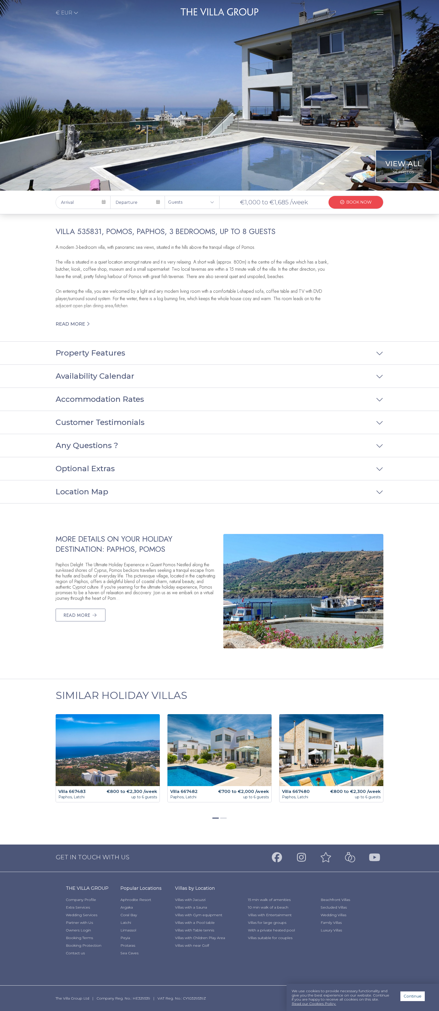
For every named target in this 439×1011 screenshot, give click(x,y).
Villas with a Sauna (191, 907)
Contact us (75, 953)
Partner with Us (79, 922)
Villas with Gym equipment (198, 915)
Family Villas (331, 922)
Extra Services (78, 907)
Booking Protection (83, 945)
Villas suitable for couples (270, 938)
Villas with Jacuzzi (190, 899)
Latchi (125, 922)
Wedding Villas (333, 915)
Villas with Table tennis (194, 930)
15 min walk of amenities (269, 899)
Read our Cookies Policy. (314, 1004)
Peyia (125, 938)
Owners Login (78, 930)
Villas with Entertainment (270, 915)
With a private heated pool (271, 930)
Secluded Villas (334, 907)
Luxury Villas (331, 930)
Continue (412, 996)
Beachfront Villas (335, 899)
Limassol (128, 930)
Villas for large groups (267, 922)
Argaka (126, 907)
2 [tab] (222, 820)
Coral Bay (128, 915)
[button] (192, 202)
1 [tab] (214, 820)
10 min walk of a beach (268, 907)
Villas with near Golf (192, 945)
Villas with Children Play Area (200, 938)
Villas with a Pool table (195, 922)
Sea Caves (129, 953)
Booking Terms (79, 938)
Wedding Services (81, 915)
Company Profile (81, 899)
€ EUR (64, 13)
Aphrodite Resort (135, 899)
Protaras (127, 945)
